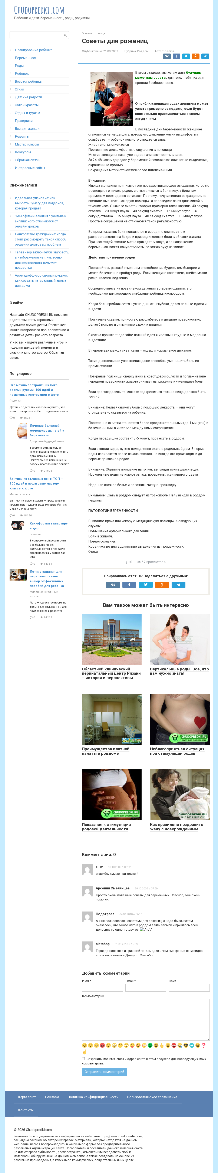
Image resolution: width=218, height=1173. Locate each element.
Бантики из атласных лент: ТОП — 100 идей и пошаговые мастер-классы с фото (36, 483)
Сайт (172, 981)
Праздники (24, 121)
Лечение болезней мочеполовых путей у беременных (47, 430)
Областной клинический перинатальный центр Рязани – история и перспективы (111, 673)
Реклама (52, 1097)
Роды (19, 66)
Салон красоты (27, 105)
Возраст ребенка (28, 81)
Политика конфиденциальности (92, 1097)
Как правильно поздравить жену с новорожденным (176, 826)
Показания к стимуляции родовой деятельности (106, 826)
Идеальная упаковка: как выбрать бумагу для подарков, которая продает (39, 203)
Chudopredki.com (39, 9)
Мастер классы (27, 144)
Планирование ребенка (33, 50)
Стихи (19, 89)
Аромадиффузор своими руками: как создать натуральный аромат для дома (41, 280)
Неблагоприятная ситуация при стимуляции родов (177, 751)
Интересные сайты (30, 168)
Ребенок (22, 74)
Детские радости (28, 97)
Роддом (142, 51)
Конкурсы (23, 152)
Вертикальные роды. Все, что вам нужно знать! (179, 671)
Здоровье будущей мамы (47, 441)
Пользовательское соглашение (152, 1097)
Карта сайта (27, 1097)
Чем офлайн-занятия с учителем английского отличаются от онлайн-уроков (40, 221)
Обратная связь (27, 160)
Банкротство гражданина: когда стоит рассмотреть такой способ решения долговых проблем (40, 239)
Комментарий (93, 996)
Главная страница (93, 33)
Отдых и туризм (27, 113)
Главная (35, 534)
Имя (86, 981)
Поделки (16, 400)
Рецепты (22, 136)
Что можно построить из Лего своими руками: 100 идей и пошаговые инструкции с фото (34, 390)
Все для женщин (28, 129)
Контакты (26, 1110)
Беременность (26, 58)
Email (130, 981)
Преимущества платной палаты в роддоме (105, 751)
